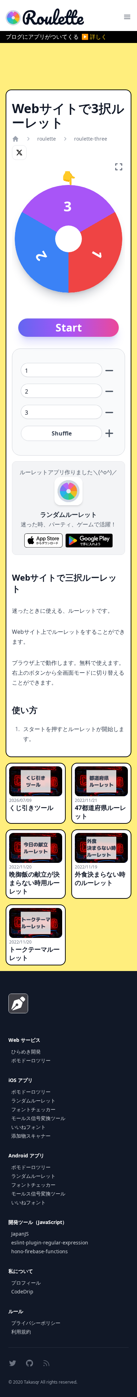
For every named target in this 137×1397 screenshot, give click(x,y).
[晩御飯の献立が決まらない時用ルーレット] (35, 848)
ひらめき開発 (26, 1051)
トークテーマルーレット (34, 953)
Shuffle (62, 433)
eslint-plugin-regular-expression (49, 1242)
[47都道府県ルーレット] (101, 781)
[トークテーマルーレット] (35, 923)
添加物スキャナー (31, 1135)
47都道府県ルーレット (100, 811)
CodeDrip (22, 1291)
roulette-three (90, 138)
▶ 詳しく (94, 37)
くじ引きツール (31, 807)
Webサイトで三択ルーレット (64, 582)
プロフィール (26, 1282)
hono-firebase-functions (39, 1251)
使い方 (25, 710)
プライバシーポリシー (35, 1322)
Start (69, 327)
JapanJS (20, 1233)
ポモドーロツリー (31, 1060)
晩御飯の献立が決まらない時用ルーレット (34, 882)
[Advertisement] (68, 66)
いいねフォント (28, 1127)
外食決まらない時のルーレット (100, 878)
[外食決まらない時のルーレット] (101, 848)
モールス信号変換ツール (38, 1118)
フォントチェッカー (33, 1109)
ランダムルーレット (33, 1100)
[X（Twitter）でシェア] (19, 152)
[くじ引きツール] (35, 781)
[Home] (15, 138)
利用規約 (21, 1331)
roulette (46, 138)
